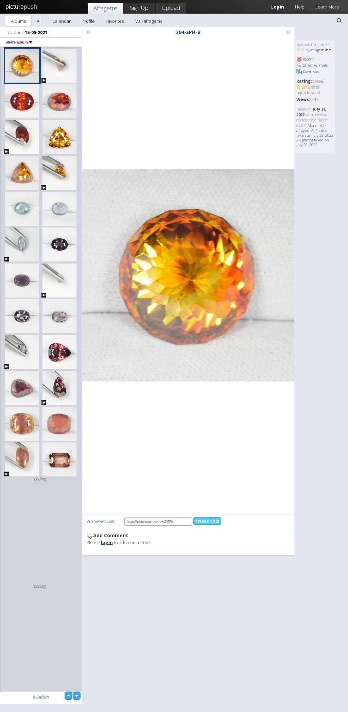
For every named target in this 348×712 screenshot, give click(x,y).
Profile (88, 21)
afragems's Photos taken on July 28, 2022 (314, 133)
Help (299, 7)
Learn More (327, 7)
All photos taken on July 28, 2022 (312, 142)
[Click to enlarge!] (188, 275)
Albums (18, 21)
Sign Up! (140, 8)
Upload (171, 8)
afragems (318, 49)
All (39, 21)
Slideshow (41, 696)
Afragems (105, 8)
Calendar (61, 21)
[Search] (339, 20)
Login (301, 92)
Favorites (115, 21)
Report (308, 59)
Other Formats (315, 65)
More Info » (317, 125)
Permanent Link (100, 521)
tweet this (207, 521)
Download (310, 71)
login (107, 542)
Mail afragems (148, 21)
